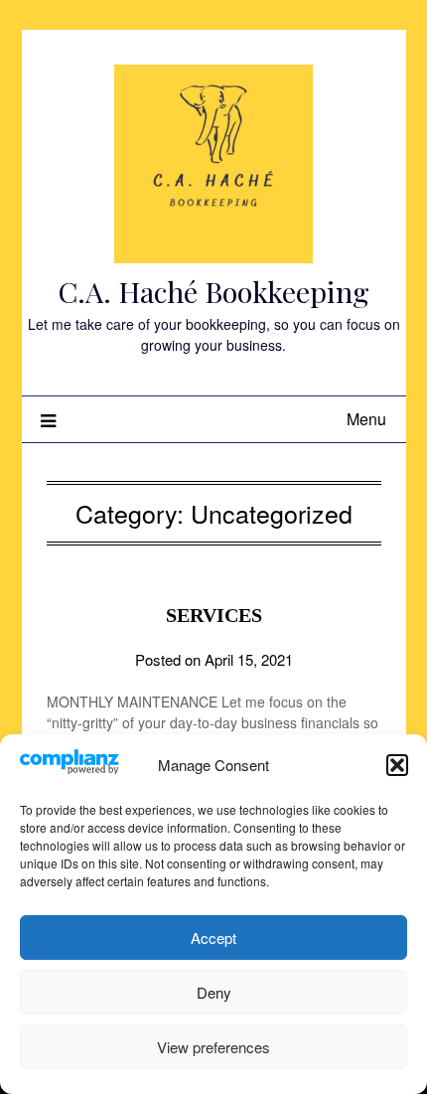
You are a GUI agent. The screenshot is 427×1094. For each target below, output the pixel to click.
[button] (397, 765)
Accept (213, 937)
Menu (366, 418)
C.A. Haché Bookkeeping (213, 291)
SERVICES (214, 615)
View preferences (213, 1046)
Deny (214, 992)
